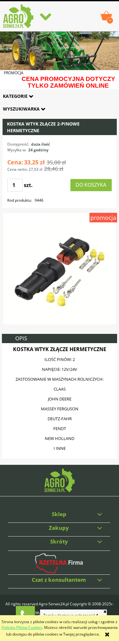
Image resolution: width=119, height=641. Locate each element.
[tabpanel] (59, 400)
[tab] (59, 338)
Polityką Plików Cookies (22, 627)
